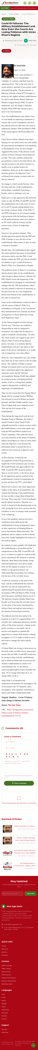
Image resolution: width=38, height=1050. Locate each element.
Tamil (3, 1007)
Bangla (4, 1003)
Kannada (5, 1013)
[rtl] (20, 754)
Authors (4, 952)
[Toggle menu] (34, 3)
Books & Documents (9, 981)
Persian (4, 1016)
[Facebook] (3, 935)
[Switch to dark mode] (30, 3)
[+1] (27, 754)
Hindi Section (6, 975)
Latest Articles (7, 965)
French (4, 1019)
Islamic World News (9, 978)
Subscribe (30, 893)
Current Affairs (14, 14)
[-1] (24, 754)
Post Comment (20, 783)
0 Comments (21, 45)
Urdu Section (6, 972)
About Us (5, 949)
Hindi (3, 997)
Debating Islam (7, 984)
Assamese (5, 1010)
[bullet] (9, 757)
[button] (16, 754)
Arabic (4, 1000)
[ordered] (6, 757)
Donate (4, 1029)
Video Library (6, 968)
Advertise (5, 1032)
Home (4, 14)
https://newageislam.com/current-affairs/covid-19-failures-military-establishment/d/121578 (18, 712)
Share (7, 51)
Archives (5, 955)
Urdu (3, 994)
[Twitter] (8, 935)
